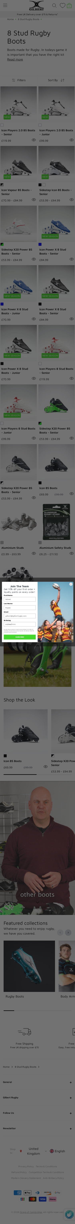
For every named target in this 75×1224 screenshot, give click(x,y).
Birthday (7, 620)
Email (6, 612)
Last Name (8, 604)
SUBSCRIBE (19, 637)
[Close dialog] (70, 584)
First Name (8, 595)
